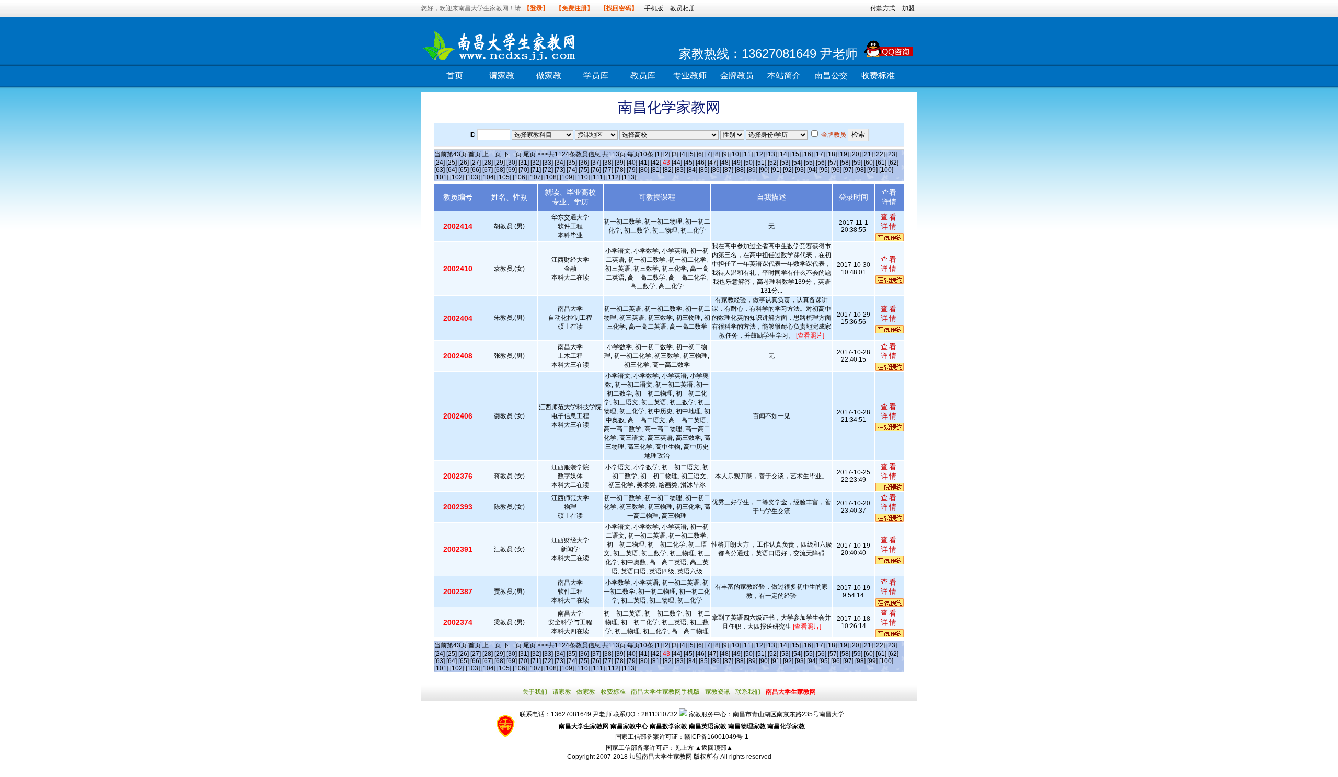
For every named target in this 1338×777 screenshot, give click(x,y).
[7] (708, 154)
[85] (704, 169)
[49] (737, 162)
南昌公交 (831, 75)
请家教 (501, 75)
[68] (499, 169)
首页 (454, 75)
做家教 (548, 75)
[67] (487, 169)
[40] (632, 162)
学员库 (595, 75)
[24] (439, 162)
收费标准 (878, 75)
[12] (759, 154)
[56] (821, 162)
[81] (656, 169)
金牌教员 (737, 75)
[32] (535, 162)
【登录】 (536, 8)
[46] (701, 162)
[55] (809, 162)
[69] (511, 169)
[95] (824, 169)
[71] (535, 169)
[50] (749, 162)
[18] (831, 154)
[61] (881, 162)
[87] (728, 169)
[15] (795, 154)
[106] (520, 177)
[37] (596, 162)
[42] (656, 162)
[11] (747, 154)
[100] (886, 169)
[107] (535, 177)
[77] (608, 169)
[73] (560, 169)
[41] (644, 162)
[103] (473, 177)
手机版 (653, 8)
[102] (457, 177)
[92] (788, 169)
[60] (869, 162)
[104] (488, 177)
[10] (735, 154)
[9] (725, 154)
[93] (800, 169)
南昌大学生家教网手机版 (665, 691)
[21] (867, 154)
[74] (572, 169)
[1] (658, 154)
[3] (675, 154)
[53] (785, 162)
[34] (560, 162)
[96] (836, 169)
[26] (463, 162)
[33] (548, 162)
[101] (441, 177)
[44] (677, 162)
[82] (668, 169)
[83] (680, 169)
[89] (752, 169)
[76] (596, 169)
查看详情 (889, 221)
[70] (523, 169)
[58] (845, 162)
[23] (891, 154)
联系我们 (747, 691)
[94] (812, 169)
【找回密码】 (619, 8)
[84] (692, 169)
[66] (475, 169)
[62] (893, 162)
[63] (439, 169)
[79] (632, 169)
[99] (872, 169)
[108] (551, 177)
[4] (683, 154)
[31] (523, 162)
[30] (511, 162)
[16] (807, 154)
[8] (716, 154)
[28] (487, 162)
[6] (700, 154)
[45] (689, 162)
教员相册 (682, 8)
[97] (848, 169)
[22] (879, 154)
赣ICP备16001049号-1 (716, 736)
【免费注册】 (574, 8)
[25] (451, 162)
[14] (783, 154)
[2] (666, 154)
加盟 (908, 8)
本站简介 (784, 75)
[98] (860, 169)
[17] (819, 154)
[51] (761, 162)
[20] (855, 154)
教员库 (642, 75)
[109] (567, 177)
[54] (797, 162)
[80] (644, 169)
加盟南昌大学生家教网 (660, 756)
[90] (764, 169)
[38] (608, 162)
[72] (548, 169)
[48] (725, 162)
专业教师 (690, 75)
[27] (475, 162)
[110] (582, 177)
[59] (857, 162)
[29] (499, 162)
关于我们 (534, 691)
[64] (451, 169)
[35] (572, 162)
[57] (833, 162)
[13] (771, 154)
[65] (463, 169)
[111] (598, 177)
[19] (843, 154)
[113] (629, 177)
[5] (691, 154)
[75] (584, 169)
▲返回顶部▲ (714, 747)
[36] (584, 162)
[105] (504, 177)
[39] (620, 162)
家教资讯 (717, 691)
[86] (716, 169)
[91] (776, 169)
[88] (740, 169)
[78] (620, 169)
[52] (773, 162)
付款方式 (882, 8)
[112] (613, 177)
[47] (713, 162)
